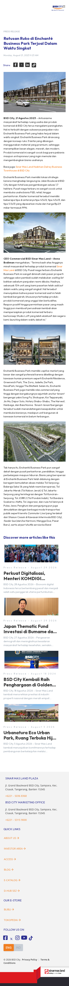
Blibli (7, 909)
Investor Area (13, 848)
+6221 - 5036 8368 (16, 796)
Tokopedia (11, 920)
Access (8, 859)
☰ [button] (64, 6)
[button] (15, 65)
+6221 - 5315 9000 (16, 819)
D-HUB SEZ (10, 890)
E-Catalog (11, 880)
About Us (10, 838)
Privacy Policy (29, 959)
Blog (7, 869)
